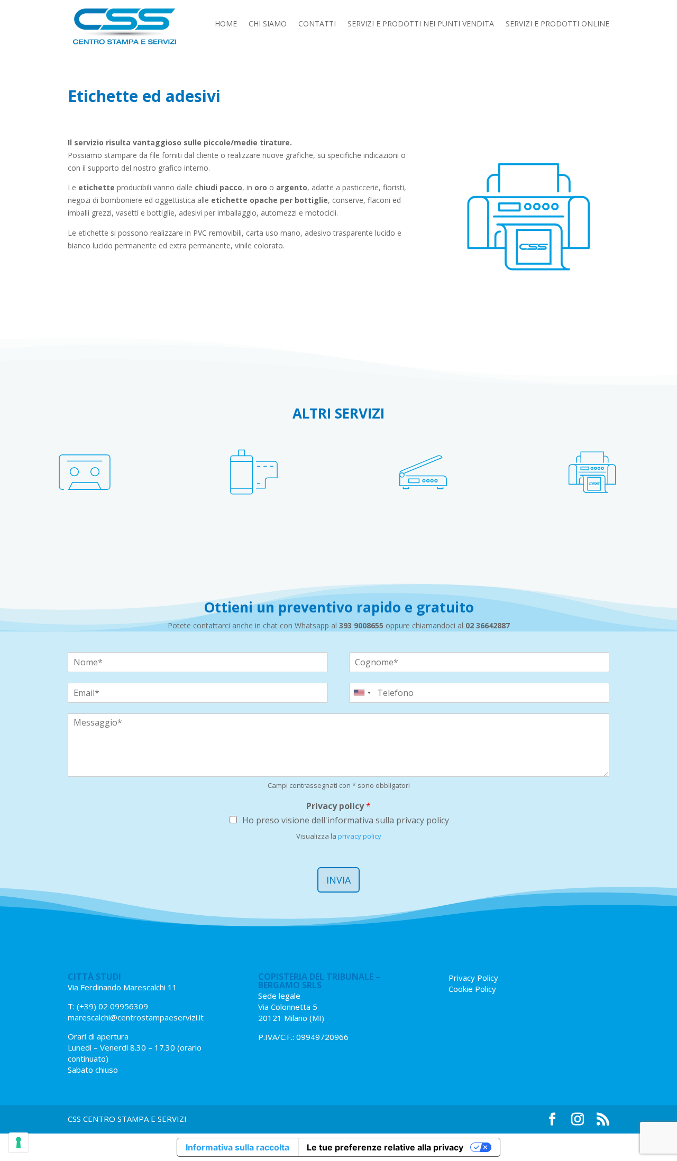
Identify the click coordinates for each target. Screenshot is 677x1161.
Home (226, 24)
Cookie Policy (472, 988)
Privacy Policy (473, 977)
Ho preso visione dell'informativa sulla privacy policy (345, 820)
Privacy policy (338, 806)
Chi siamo (268, 24)
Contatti (317, 24)
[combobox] (362, 692)
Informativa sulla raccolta (237, 1147)
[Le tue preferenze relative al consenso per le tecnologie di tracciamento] (18, 1142)
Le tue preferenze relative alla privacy (385, 1147)
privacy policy (359, 836)
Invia (338, 880)
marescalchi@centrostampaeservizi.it (136, 1017)
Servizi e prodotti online (557, 24)
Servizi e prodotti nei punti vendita (420, 24)
